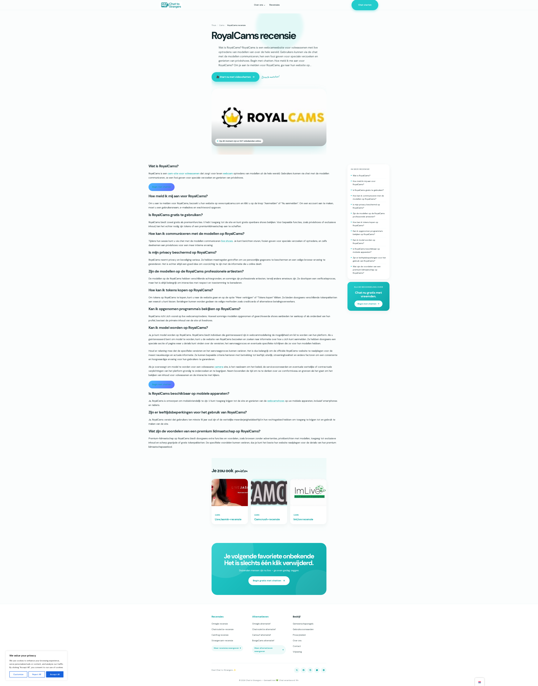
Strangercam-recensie (222, 640)
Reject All (36, 674)
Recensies (218, 616)
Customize (18, 674)
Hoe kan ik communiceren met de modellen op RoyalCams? (368, 197)
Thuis (214, 25)
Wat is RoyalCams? (361, 175)
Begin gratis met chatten (267, 580)
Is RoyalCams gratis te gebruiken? (368, 190)
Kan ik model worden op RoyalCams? (364, 241)
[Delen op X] (297, 670)
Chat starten (365, 5)
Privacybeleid (299, 635)
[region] (36, 665)
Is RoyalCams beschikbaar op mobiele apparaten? (366, 250)
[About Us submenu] (264, 5)
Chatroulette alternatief (264, 629)
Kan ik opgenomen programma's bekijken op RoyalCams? (368, 233)
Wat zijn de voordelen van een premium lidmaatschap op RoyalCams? (367, 269)
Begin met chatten (161, 187)
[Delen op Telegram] (323, 670)
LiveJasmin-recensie (228, 519)
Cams (221, 25)
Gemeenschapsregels (303, 624)
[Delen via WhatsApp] (317, 670)
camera (218, 366)
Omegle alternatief (261, 624)
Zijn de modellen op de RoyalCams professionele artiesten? (369, 215)
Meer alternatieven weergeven (269, 649)
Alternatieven (260, 616)
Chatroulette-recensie (223, 629)
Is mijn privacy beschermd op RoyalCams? (366, 206)
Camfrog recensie (220, 635)
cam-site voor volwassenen (184, 173)
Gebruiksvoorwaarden (303, 629)
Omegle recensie (220, 624)
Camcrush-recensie (267, 519)
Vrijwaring (297, 652)
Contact (297, 646)
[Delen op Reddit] (310, 670)
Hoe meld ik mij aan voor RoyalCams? (364, 183)
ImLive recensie (303, 519)
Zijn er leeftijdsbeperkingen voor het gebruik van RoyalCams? (369, 259)
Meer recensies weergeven (227, 648)
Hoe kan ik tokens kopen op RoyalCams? (365, 224)
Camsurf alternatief (261, 635)
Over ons (297, 640)
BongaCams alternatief (263, 640)
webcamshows (275, 400)
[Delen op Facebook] (303, 670)
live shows (227, 241)
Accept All (55, 674)
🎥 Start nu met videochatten (233, 76)
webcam (228, 173)
